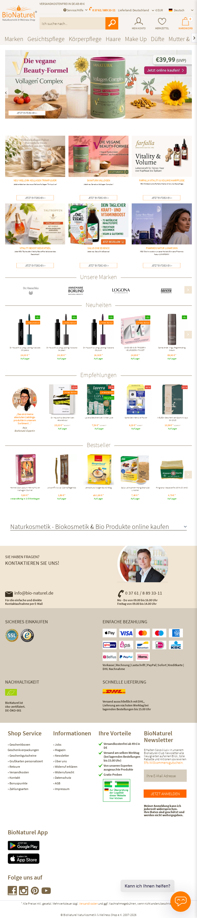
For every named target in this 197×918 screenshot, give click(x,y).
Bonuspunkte (18, 783)
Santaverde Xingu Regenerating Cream (172, 349)
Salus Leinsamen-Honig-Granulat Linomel (135, 489)
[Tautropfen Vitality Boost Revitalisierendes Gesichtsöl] (35, 230)
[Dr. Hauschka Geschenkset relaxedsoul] (62, 399)
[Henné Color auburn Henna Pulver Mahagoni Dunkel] (25, 469)
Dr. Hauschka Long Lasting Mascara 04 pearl (61, 349)
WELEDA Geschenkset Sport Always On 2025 (172, 419)
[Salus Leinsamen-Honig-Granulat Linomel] (135, 469)
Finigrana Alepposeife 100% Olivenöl (172, 488)
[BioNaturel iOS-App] (30, 858)
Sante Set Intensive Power (136, 418)
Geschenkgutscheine (22, 755)
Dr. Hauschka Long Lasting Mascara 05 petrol (25, 349)
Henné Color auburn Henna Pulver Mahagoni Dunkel (25, 489)
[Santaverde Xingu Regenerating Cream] (172, 329)
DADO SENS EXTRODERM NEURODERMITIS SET (135, 349)
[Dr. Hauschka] (31, 291)
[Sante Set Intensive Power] (136, 399)
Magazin (60, 750)
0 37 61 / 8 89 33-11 (143, 593)
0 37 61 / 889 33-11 (103, 10)
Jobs (57, 744)
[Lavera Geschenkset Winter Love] (99, 399)
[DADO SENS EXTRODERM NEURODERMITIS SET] (135, 329)
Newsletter (61, 755)
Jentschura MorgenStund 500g (98, 488)
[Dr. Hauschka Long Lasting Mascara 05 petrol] (25, 329)
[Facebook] (12, 893)
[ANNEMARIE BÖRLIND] (76, 291)
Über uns (60, 761)
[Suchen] (111, 23)
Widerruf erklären (65, 766)
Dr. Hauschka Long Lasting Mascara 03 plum (98, 349)
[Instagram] (24, 893)
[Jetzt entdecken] (98, 84)
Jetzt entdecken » (27, 112)
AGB (57, 783)
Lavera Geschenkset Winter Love (99, 418)
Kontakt (14, 777)
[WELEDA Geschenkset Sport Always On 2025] (172, 399)
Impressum (62, 789)
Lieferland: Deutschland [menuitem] (133, 10)
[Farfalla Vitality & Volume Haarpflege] (162, 161)
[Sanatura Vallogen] (98, 161)
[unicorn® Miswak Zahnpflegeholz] (61, 469)
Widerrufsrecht (64, 772)
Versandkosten (19, 772)
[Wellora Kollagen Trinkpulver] (35, 161)
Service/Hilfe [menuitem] (75, 10)
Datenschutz (62, 777)
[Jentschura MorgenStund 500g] (98, 469)
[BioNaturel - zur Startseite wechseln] (20, 16)
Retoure (14, 766)
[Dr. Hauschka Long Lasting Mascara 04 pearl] (61, 329)
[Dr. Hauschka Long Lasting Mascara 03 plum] (98, 329)
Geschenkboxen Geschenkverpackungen (23, 747)
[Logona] (121, 291)
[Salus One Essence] (98, 228)
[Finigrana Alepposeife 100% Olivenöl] (172, 469)
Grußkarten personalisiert (26, 761)
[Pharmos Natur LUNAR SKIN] (162, 230)
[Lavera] (166, 291)
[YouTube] (46, 893)
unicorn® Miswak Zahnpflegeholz (61, 488)
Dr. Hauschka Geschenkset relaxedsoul (62, 419)
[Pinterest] (35, 893)
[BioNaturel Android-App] (30, 845)
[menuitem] (138, 23)
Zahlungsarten (18, 789)
